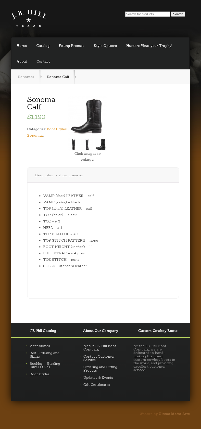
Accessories (40, 346)
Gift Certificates (96, 384)
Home (21, 45)
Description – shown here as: (59, 175)
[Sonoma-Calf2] (87, 144)
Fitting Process (71, 45)
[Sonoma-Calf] (101, 144)
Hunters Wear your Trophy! (149, 45)
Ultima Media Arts (174, 414)
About (21, 61)
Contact (43, 61)
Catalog (43, 45)
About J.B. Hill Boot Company (99, 347)
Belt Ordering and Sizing (44, 355)
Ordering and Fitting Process (100, 369)
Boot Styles (57, 129)
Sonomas (26, 77)
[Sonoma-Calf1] (74, 144)
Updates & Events (98, 377)
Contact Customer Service (99, 358)
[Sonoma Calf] (87, 115)
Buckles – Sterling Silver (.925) (45, 365)
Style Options (105, 45)
